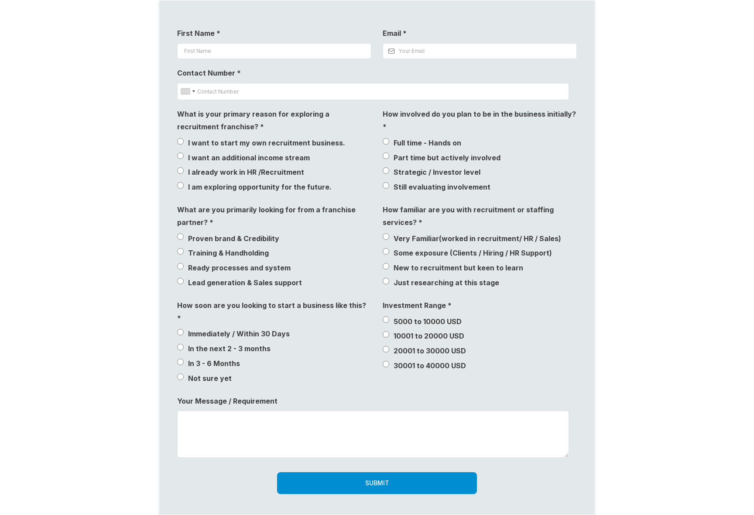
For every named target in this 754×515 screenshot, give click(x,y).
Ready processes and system (239, 267)
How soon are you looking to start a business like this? (271, 311)
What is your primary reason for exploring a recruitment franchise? (253, 120)
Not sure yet (210, 378)
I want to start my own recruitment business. (266, 142)
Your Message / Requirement (227, 401)
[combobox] (188, 91)
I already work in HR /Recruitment (246, 172)
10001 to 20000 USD (429, 336)
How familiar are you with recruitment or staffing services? (468, 216)
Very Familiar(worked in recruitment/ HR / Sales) (477, 238)
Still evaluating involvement (442, 187)
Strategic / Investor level (437, 172)
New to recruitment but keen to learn (458, 267)
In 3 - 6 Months (214, 363)
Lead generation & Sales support (245, 282)
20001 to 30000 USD (430, 350)
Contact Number (209, 73)
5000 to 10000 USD (428, 321)
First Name (198, 33)
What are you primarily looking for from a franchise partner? (266, 216)
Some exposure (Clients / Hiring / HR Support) (473, 253)
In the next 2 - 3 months (229, 348)
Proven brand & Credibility (233, 238)
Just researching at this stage (446, 282)
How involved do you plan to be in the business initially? (479, 120)
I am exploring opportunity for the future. (260, 187)
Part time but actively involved (447, 157)
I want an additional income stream (249, 157)
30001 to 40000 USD (430, 365)
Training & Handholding (228, 253)
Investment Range (417, 305)
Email (395, 33)
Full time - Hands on (427, 142)
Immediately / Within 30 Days (239, 333)
